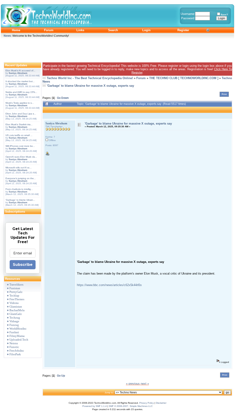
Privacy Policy (146, 403)
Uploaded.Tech (18, 339)
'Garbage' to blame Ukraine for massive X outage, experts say (90, 85)
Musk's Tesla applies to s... (20, 103)
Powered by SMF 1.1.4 (94, 406)
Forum (141, 78)
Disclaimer (161, 403)
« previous (133, 383)
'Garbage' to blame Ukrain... (20, 200)
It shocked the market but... (20, 81)
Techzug (14, 317)
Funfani (14, 332)
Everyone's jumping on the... (21, 178)
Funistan (14, 288)
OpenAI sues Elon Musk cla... (21, 157)
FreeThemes (16, 299)
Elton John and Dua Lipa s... (21, 113)
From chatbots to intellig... (19, 189)
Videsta (14, 303)
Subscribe (23, 264)
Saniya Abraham (18, 73)
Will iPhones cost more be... (20, 146)
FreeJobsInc (16, 350)
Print (224, 94)
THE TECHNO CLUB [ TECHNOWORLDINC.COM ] (183, 78)
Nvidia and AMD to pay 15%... (21, 92)
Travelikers (16, 284)
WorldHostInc (18, 328)
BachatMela (17, 310)
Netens (13, 343)
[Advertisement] (117, 49)
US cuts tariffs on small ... (19, 135)
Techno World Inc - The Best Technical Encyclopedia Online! (90, 78)
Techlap (14, 295)
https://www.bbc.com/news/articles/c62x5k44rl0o (109, 285)
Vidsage (14, 321)
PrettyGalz (15, 292)
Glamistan (15, 306)
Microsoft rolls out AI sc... (19, 167)
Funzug (14, 325)
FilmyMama (17, 336)
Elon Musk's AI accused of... (20, 70)
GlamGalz (15, 314)
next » (145, 383)
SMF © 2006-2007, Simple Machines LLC (131, 406)
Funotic (14, 347)
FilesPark (15, 354)
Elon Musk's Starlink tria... (19, 124)
